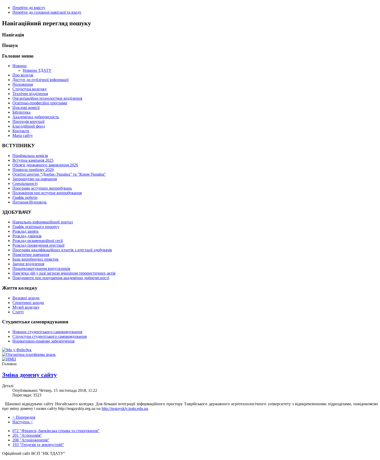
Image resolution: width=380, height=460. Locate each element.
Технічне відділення (30, 93)
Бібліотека (21, 112)
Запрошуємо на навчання (34, 179)
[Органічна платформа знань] (29, 354)
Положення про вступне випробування (47, 193)
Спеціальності (24, 183)
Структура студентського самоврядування (49, 336)
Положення (22, 84)
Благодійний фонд (28, 126)
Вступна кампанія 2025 (33, 160)
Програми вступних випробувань (42, 188)
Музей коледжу (26, 307)
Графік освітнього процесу (35, 226)
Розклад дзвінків (27, 236)
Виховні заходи (26, 298)
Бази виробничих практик (35, 259)
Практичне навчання (30, 254)
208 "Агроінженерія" (30, 440)
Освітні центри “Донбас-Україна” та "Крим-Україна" (59, 174)
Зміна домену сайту (29, 374)
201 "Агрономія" (27, 435)
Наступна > (22, 422)
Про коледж (22, 75)
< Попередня (23, 417)
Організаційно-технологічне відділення (47, 98)
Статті (18, 312)
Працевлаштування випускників (41, 268)
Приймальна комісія (30, 155)
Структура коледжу (29, 89)
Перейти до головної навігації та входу (46, 12)
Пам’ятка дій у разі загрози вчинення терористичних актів (64, 273)
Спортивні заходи (28, 302)
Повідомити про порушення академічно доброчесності (60, 278)
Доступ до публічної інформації (40, 79)
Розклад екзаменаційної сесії (37, 240)
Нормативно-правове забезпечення (43, 341)
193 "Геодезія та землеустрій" (38, 444)
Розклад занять (25, 231)
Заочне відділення (28, 264)
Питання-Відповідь (29, 202)
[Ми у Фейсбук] (17, 350)
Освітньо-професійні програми (39, 103)
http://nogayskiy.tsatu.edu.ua (125, 408)
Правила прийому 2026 (33, 169)
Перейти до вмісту (28, 7)
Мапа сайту (22, 135)
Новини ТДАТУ (37, 70)
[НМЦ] (9, 359)
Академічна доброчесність (35, 117)
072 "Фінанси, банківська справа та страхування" (56, 430)
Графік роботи (24, 197)
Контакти (20, 131)
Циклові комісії (26, 107)
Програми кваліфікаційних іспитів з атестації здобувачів (62, 250)
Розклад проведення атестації (38, 245)
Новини (19, 66)
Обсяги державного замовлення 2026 (45, 165)
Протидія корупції (28, 121)
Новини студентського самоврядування (47, 332)
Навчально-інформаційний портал (42, 222)
